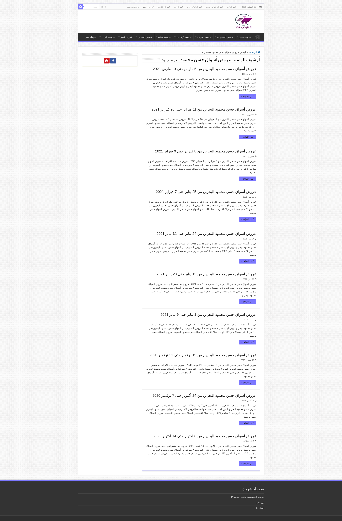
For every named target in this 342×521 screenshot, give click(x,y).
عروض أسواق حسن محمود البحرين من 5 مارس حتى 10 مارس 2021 (204, 69)
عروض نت (231, 7)
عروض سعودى (133, 7)
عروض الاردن (108, 37)
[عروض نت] (243, 20)
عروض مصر (245, 37)
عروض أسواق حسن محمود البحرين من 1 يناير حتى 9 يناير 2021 (208, 314)
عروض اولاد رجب (194, 7)
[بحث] (80, 6)
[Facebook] (105, 7)
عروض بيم (178, 7)
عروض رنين (148, 7)
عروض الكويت (204, 37)
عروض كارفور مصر (214, 7)
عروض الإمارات (184, 37)
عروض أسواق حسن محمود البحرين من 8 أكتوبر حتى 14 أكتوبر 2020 (205, 436)
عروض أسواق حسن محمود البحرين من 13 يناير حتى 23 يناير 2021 (206, 274)
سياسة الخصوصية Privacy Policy (247, 497)
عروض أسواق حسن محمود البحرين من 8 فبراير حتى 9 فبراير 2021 (205, 151)
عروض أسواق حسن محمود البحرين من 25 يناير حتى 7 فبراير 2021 (206, 192)
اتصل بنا (260, 508)
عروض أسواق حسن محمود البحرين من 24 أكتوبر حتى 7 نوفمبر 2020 (204, 395)
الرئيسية (253, 52)
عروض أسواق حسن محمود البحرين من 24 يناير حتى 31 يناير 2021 (206, 234)
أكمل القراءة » (247, 96)
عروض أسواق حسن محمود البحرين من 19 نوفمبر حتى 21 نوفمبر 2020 (202, 355)
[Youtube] (102, 7)
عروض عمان (164, 37)
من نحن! (260, 502)
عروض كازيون (163, 7)
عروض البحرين (145, 37)
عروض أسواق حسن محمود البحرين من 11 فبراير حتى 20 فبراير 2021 (204, 109)
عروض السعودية (225, 37)
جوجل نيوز (91, 37)
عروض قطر (126, 37)
